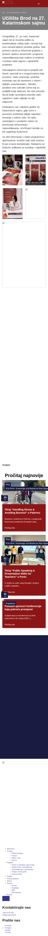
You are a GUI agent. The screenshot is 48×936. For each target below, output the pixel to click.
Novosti (14, 885)
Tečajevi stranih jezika (19, 872)
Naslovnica (10, 849)
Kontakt (9, 895)
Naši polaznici (16, 892)
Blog (8, 484)
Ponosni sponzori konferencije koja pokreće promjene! (23, 608)
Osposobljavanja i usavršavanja (22, 869)
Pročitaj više (10, 528)
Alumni (9, 881)
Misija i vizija (16, 858)
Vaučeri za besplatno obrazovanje (23, 865)
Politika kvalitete (17, 853)
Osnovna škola (17, 874)
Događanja (15, 888)
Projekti (9, 876)
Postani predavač (13, 879)
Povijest (14, 856)
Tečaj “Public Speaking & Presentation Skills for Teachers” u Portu (20, 573)
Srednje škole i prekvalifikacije (22, 867)
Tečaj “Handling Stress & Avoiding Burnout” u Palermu (22, 511)
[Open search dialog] (39, 3)
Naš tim (14, 860)
